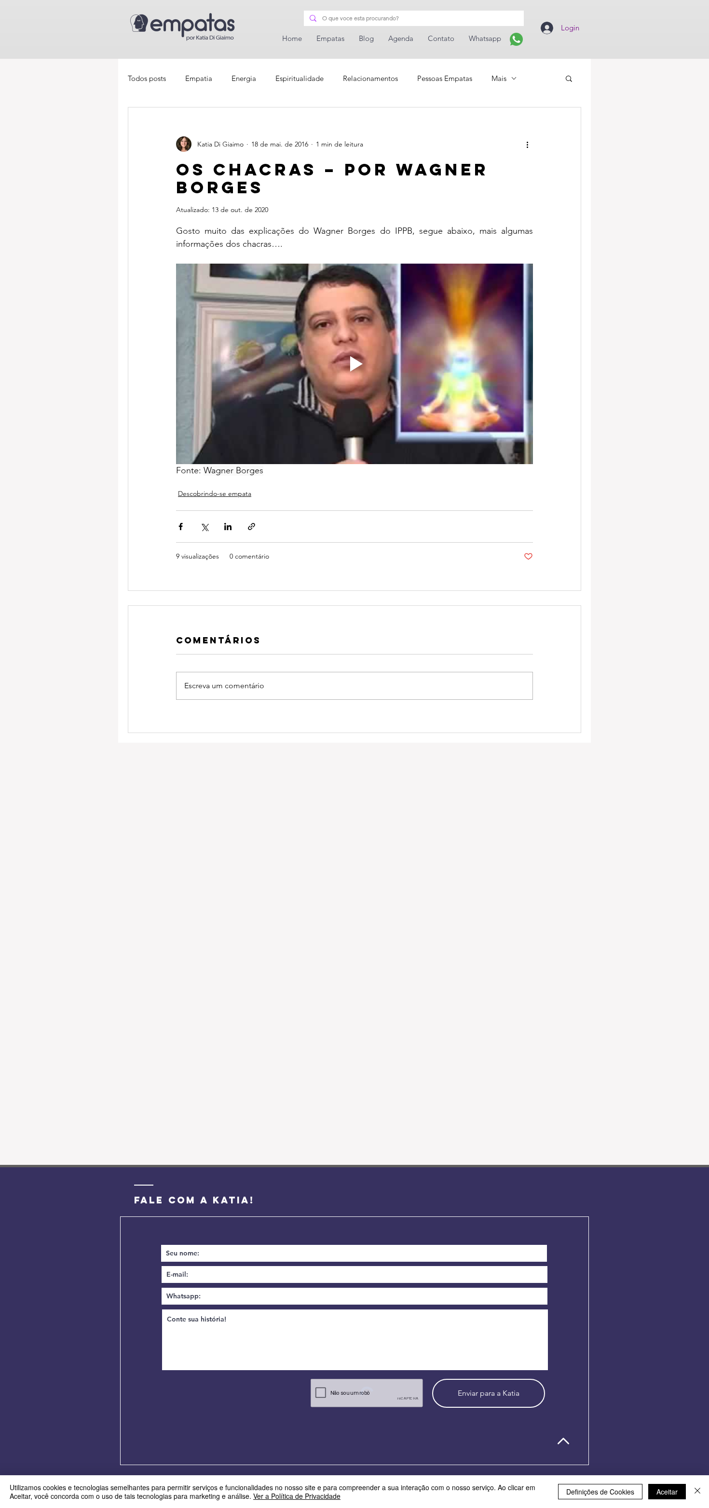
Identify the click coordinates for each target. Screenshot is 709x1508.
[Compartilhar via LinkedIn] (227, 526)
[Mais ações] (527, 144)
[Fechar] (697, 1491)
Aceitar (667, 1491)
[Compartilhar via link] (251, 526)
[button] (568, 78)
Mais (498, 78)
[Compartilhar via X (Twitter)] (204, 526)
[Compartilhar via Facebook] (180, 526)
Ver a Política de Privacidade (297, 1496)
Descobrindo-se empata (214, 493)
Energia (244, 78)
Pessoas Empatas (444, 78)
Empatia (198, 78)
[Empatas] (516, 39)
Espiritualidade (299, 78)
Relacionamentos (370, 78)
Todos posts (147, 78)
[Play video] (354, 364)
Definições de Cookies (600, 1491)
